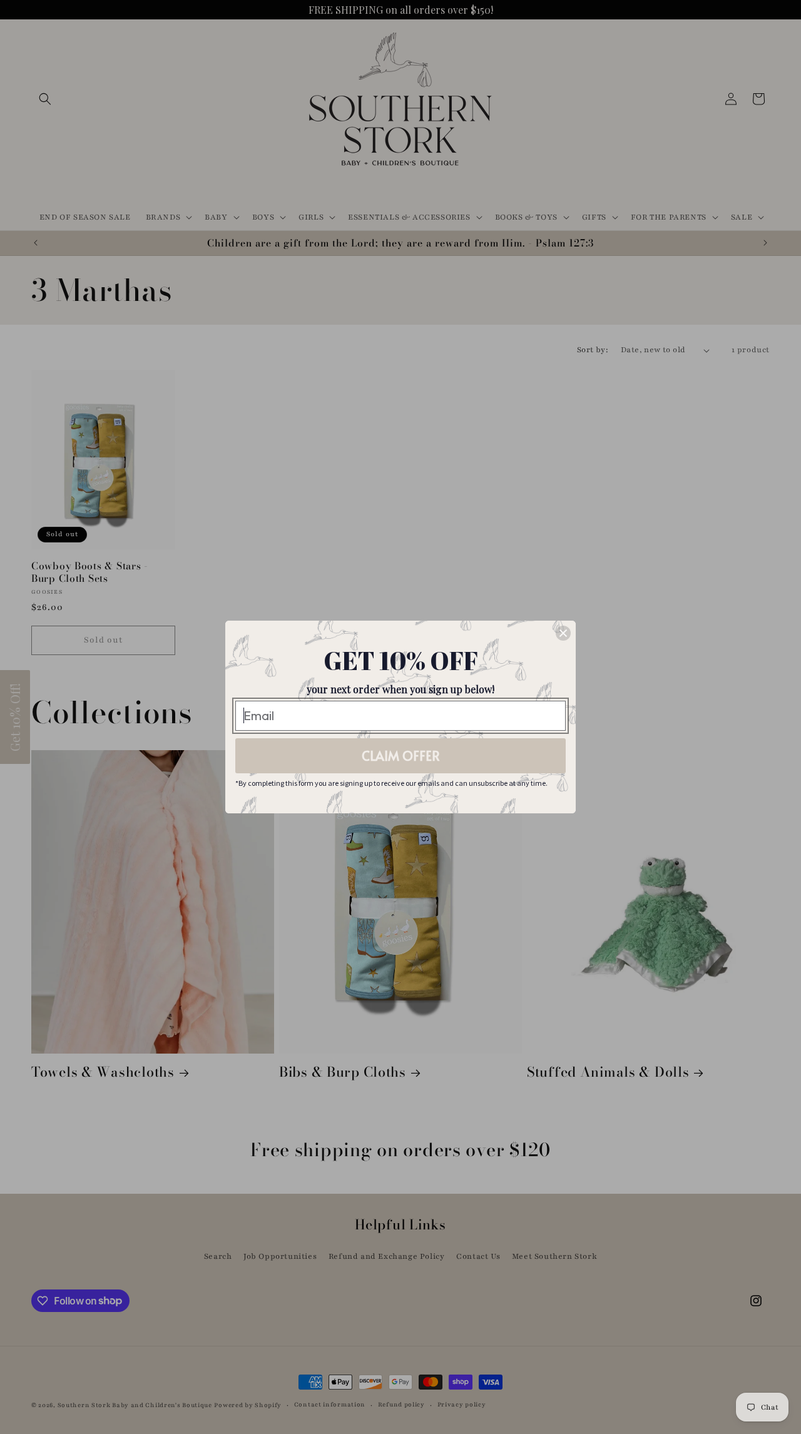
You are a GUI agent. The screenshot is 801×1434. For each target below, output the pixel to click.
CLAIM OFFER (401, 756)
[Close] (563, 633)
